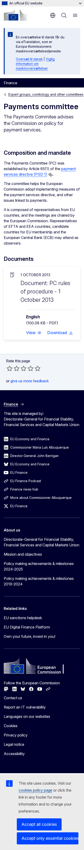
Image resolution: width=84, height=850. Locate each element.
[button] (34, 332)
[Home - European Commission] (15, 14)
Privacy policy (16, 735)
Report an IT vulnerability (25, 707)
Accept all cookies (39, 824)
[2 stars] (13, 368)
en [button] (53, 15)
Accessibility (14, 753)
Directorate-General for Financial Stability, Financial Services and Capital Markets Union (41, 542)
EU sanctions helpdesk (23, 617)
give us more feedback (29, 381)
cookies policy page (35, 790)
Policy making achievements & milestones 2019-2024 (39, 581)
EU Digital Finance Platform (27, 627)
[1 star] (9, 368)
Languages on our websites (27, 716)
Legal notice (14, 744)
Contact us (13, 697)
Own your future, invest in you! (29, 636)
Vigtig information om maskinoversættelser (35, 63)
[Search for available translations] (50, 174)
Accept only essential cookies (49, 838)
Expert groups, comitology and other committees (46, 94)
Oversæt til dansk (29, 59)
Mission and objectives (23, 554)
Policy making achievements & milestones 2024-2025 (39, 566)
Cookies (11, 725)
